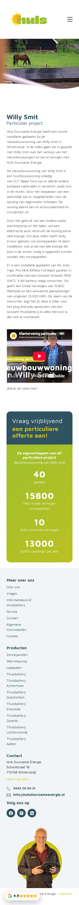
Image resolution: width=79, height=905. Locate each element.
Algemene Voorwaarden (16, 627)
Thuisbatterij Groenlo (16, 718)
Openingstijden (18, 779)
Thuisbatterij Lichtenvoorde (17, 729)
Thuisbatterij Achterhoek (16, 683)
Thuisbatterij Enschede (16, 706)
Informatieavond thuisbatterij (19, 602)
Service (12, 612)
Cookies (12, 636)
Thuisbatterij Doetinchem (16, 694)
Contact (12, 618)
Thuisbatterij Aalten (16, 741)
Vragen (12, 593)
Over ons (13, 587)
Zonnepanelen (17, 655)
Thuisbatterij (16, 674)
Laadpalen (14, 668)
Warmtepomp (17, 661)
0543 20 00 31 (24, 788)
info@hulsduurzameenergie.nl (39, 794)
